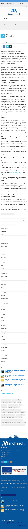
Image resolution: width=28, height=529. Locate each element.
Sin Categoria (17, 39)
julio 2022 (3, 306)
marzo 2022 (3, 317)
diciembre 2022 (4, 295)
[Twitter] (22, 6)
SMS (16, 419)
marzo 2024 (3, 265)
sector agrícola (5, 417)
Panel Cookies (21, 525)
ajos (13, 399)
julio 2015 (3, 363)
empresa (10, 407)
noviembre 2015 (4, 353)
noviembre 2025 (4, 243)
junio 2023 (3, 281)
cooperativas (4, 404)
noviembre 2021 (4, 328)
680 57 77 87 (20, 3)
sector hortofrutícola (13, 417)
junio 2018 (3, 350)
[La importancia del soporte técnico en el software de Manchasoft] (2, 385)
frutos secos (4, 412)
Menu (5, 18)
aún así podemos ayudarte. (20, 75)
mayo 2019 (3, 344)
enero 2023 (3, 292)
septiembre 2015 (4, 358)
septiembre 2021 (4, 333)
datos (20, 404)
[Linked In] (24, 6)
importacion (10, 412)
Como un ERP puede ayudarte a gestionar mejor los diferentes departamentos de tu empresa (14, 510)
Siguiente (24, 220)
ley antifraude (16, 412)
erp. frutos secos (5, 409)
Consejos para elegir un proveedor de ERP (14, 375)
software (20, 419)
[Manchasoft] (14, 12)
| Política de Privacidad (16, 522)
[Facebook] (2, 462)
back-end (20, 399)
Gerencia (5, 42)
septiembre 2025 (4, 248)
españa (10, 409)
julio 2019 (3, 342)
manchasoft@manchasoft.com (8, 3)
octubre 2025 (4, 246)
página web (22, 414)
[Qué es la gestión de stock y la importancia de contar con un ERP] (2, 371)
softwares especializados (17, 422)
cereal (14, 402)
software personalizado (6, 422)
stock (25, 422)
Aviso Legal (5, 522)
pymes (17, 414)
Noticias (2, 234)
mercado (3, 414)
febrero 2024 (4, 268)
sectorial (20, 417)
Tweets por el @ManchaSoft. (7, 393)
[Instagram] (26, 6)
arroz (16, 399)
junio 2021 (3, 339)
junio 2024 (3, 262)
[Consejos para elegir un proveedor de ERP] (2, 376)
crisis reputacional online (13, 404)
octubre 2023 (4, 276)
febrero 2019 (4, 347)
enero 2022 (3, 322)
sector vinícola (12, 419)
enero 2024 (3, 270)
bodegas (10, 402)
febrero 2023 (4, 290)
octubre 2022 (4, 301)
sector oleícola (5, 419)
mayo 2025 (3, 257)
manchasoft (23, 412)
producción (12, 414)
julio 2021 (3, 336)
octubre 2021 (4, 331)
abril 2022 (3, 314)
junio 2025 (3, 254)
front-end (15, 409)
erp (18, 407)
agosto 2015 (3, 361)
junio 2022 (3, 309)
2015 (3, 399)
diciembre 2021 (4, 325)
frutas (20, 409)
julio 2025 (3, 251)
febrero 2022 (4, 320)
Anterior (3, 220)
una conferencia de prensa (16, 172)
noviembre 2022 (4, 298)
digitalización (4, 407)
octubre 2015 (4, 355)
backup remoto (5, 402)
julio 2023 (3, 279)
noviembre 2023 (4, 273)
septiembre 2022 (4, 303)
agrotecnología (8, 399)
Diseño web (3, 231)
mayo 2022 (3, 311)
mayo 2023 (3, 284)
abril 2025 (3, 259)
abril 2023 (3, 287)
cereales (19, 402)
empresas (15, 407)
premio (7, 414)
